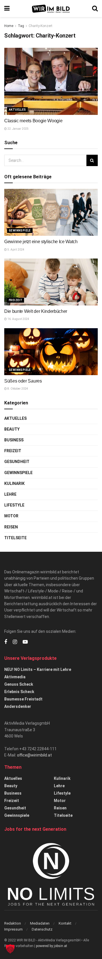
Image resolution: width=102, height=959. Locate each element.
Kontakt (65, 923)
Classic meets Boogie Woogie (33, 120)
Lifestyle (14, 505)
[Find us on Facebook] (5, 642)
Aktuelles (17, 109)
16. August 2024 (18, 319)
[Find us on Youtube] (25, 642)
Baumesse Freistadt (23, 699)
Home (8, 26)
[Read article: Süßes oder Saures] (51, 351)
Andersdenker (17, 706)
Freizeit (15, 300)
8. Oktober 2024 (17, 388)
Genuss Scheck (18, 684)
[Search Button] (95, 8)
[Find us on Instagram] (15, 642)
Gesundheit (16, 461)
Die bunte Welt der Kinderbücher (35, 311)
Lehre (10, 494)
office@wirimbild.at (34, 755)
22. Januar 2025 (18, 128)
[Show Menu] (7, 8)
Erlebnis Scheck (19, 691)
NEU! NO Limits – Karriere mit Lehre (37, 669)
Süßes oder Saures (23, 381)
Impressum (13, 929)
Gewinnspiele (20, 230)
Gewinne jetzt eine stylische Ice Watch (41, 241)
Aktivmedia (15, 677)
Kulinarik (14, 483)
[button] (10, 949)
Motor (11, 516)
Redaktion (12, 923)
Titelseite (15, 538)
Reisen (11, 527)
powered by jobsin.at (51, 946)
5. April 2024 (15, 249)
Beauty (12, 429)
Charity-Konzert (40, 26)
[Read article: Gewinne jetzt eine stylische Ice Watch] (51, 212)
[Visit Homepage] (50, 8)
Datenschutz (42, 929)
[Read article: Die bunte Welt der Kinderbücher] (51, 282)
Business (14, 440)
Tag (21, 26)
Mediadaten (40, 923)
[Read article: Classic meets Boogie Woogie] (51, 81)
